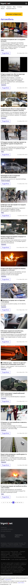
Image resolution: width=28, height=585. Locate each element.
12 (15, 502)
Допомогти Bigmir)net (14, 14)
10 (11, 502)
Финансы (17, 536)
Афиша (2, 535)
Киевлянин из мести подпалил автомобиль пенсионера (10, 176)
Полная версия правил (7, 573)
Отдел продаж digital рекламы (19, 559)
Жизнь (2, 8)
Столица (19, 7)
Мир (14, 7)
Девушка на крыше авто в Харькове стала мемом (13, 301)
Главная (3, 7)
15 (21, 502)
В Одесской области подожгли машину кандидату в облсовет (13, 269)
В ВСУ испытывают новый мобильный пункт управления (12, 394)
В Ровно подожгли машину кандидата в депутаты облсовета (13, 237)
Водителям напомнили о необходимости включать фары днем (14, 455)
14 (19, 502)
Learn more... (21, 582)
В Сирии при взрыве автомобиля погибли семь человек (14, 487)
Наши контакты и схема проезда (9, 551)
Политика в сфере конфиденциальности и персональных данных (13, 556)
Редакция (22, 551)
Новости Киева (5, 180)
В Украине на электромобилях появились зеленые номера (14, 423)
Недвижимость (19, 535)
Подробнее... (8, 579)
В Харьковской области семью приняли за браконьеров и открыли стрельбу (13, 109)
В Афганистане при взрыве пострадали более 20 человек (13, 205)
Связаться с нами (5, 553)
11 (13, 502)
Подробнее (5, 53)
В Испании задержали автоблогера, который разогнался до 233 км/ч (12, 331)
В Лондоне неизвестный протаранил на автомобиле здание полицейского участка (13, 143)
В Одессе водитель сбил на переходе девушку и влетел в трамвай (13, 75)
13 (17, 502)
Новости (3, 536)
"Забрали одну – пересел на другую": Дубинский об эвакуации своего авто (13, 363)
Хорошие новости (11, 8)
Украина (9, 7)
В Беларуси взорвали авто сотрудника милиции (13, 40)
